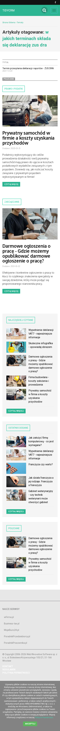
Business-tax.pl (11, 623)
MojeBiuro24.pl (11, 630)
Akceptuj (30, 724)
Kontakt (7, 666)
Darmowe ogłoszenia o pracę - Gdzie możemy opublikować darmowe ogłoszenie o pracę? (26, 253)
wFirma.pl (9, 617)
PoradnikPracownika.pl (15, 643)
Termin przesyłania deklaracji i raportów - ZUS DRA (28, 68)
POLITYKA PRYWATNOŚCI (16, 672)
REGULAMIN (8, 669)
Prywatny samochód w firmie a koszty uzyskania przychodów (28, 138)
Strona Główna (8, 22)
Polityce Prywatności (44, 717)
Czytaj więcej (11, 184)
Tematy (20, 22)
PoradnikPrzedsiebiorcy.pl (17, 636)
